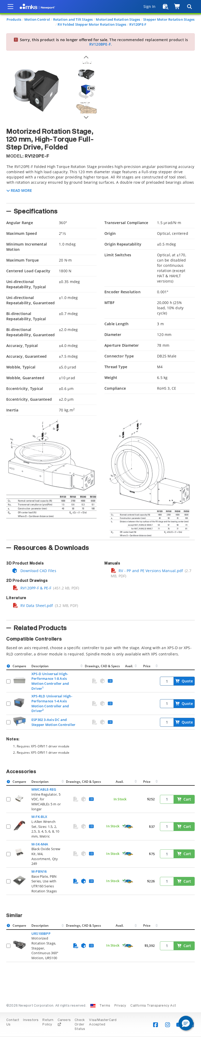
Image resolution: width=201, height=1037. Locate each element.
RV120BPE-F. (100, 44)
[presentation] (100, 518)
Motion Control (37, 19)
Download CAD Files (37, 570)
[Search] (189, 6)
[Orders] (165, 6)
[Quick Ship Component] (127, 826)
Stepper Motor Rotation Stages (168, 19)
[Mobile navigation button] (10, 6)
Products (14, 19)
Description (40, 666)
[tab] (100, 182)
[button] (185, 1023)
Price (146, 666)
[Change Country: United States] (93, 1005)
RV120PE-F (137, 24)
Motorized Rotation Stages (118, 19)
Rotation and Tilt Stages (73, 19)
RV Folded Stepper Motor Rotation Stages (92, 24)
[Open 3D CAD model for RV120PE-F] (86, 92)
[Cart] (177, 6)
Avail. (129, 666)
